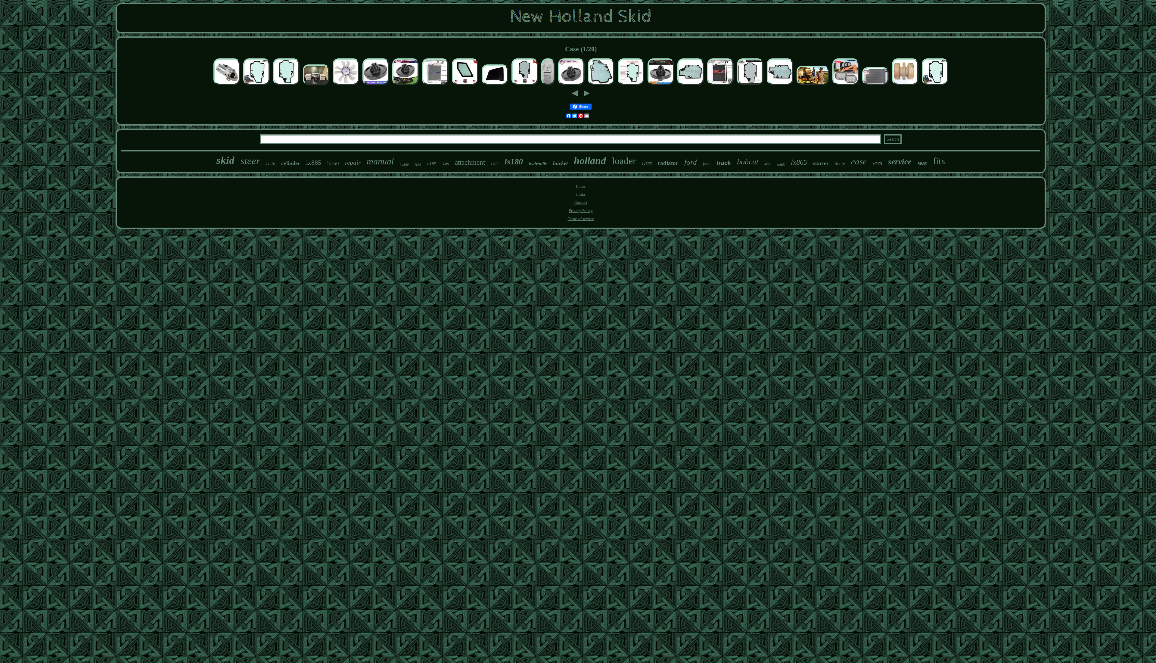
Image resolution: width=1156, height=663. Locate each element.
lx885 (313, 162)
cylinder (290, 163)
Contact (580, 202)
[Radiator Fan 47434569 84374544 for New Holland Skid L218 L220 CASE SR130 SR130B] (345, 84)
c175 (877, 163)
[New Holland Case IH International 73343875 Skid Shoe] (494, 84)
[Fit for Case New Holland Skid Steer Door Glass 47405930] (690, 84)
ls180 (514, 161)
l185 (495, 164)
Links (581, 194)
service (900, 161)
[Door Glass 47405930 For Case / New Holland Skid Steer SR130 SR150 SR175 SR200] (286, 84)
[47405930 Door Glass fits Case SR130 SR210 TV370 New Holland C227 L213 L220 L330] (750, 84)
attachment (470, 162)
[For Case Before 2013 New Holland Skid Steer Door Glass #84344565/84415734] (256, 84)
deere (840, 163)
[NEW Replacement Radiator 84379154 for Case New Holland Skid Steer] (875, 84)
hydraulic (538, 163)
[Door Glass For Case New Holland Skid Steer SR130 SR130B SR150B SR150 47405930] (780, 84)
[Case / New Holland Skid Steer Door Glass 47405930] (524, 84)
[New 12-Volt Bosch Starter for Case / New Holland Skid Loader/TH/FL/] (226, 84)
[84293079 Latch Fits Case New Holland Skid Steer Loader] (548, 84)
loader (624, 160)
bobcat (747, 161)
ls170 (270, 164)
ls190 (404, 165)
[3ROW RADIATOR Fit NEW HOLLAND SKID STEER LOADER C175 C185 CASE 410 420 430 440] (720, 84)
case (859, 161)
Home (581, 186)
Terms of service (581, 218)
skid (225, 160)
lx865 (799, 162)
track (723, 163)
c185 (432, 163)
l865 (446, 164)
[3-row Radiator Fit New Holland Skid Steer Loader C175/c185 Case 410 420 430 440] (435, 84)
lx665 (781, 165)
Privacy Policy (581, 210)
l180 (418, 165)
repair (353, 162)
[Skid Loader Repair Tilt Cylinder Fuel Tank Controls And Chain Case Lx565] (812, 84)
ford (690, 162)
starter (821, 163)
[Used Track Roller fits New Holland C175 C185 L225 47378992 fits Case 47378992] (905, 84)
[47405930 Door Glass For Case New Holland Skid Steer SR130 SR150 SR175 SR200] (601, 84)
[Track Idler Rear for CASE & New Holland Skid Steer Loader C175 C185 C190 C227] (571, 84)
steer (250, 160)
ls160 (333, 163)
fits (939, 161)
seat (922, 163)
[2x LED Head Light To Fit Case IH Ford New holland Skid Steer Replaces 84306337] (845, 84)
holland (590, 160)
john (706, 164)
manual (380, 161)
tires (767, 164)
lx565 (647, 164)
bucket (560, 163)
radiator (668, 163)
